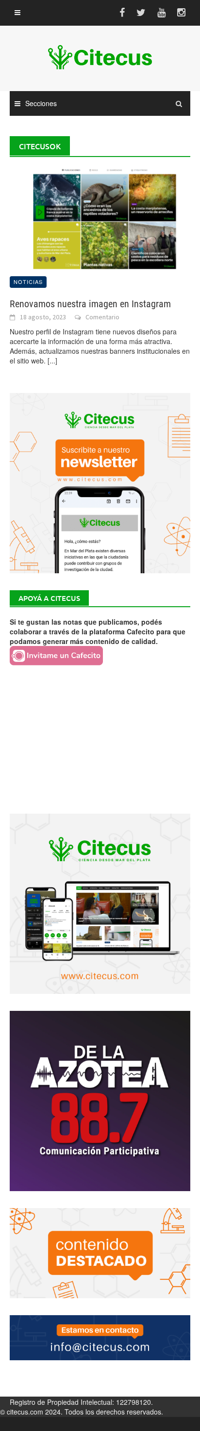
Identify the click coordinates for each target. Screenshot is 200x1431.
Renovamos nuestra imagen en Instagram (90, 304)
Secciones (41, 103)
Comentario (102, 317)
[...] (52, 360)
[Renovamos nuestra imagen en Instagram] (100, 217)
